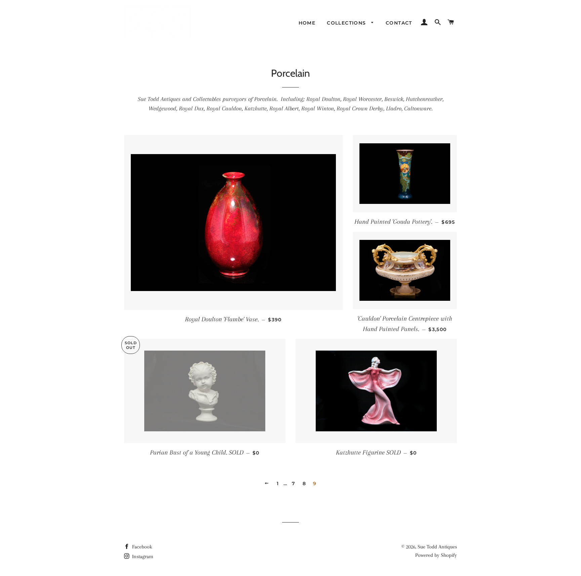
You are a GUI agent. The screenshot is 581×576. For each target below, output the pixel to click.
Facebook (141, 547)
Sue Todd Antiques (437, 547)
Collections (347, 23)
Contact (399, 23)
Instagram (142, 556)
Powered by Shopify (436, 555)
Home (307, 23)
